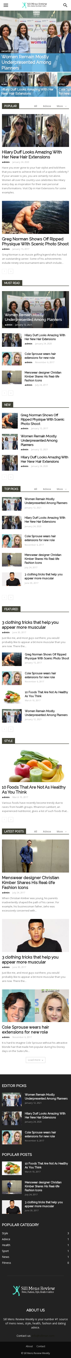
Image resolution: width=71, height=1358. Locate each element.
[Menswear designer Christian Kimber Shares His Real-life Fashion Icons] (12, 377)
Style (62, 84)
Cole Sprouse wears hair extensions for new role (25, 1029)
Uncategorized (9, 51)
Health (6, 1245)
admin (6, 162)
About (29, 1346)
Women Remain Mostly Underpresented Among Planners (39, 440)
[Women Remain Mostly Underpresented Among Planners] (35, 41)
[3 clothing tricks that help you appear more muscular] (12, 579)
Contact (40, 1346)
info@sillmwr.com (43, 1336)
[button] (65, 5)
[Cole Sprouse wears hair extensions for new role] (12, 358)
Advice (47, 106)
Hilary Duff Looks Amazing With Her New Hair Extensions (32, 154)
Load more (34, 1060)
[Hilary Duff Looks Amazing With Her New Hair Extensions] (28, 86)
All (35, 106)
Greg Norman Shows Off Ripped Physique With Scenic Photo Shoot (35, 241)
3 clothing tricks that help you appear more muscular (30, 625)
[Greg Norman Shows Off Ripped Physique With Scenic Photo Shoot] (35, 217)
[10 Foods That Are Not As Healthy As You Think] (12, 697)
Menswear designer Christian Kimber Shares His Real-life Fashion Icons (43, 376)
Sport (5, 1251)
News (4, 84)
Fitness (6, 1263)
